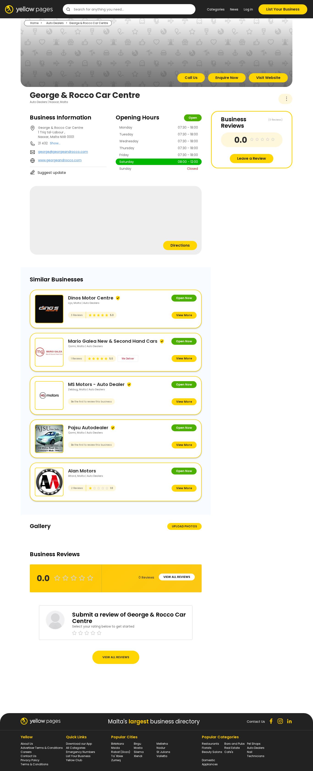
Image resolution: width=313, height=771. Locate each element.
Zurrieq (116, 760)
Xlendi (138, 756)
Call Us (191, 77)
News (234, 9)
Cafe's (228, 752)
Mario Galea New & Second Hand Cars (112, 341)
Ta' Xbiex (117, 756)
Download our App (79, 744)
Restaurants (210, 744)
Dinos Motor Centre (90, 298)
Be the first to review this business (91, 401)
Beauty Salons (212, 752)
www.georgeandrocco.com (60, 160)
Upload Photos (184, 526)
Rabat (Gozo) (120, 752)
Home (34, 23)
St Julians (163, 752)
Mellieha (162, 744)
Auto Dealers (55, 23)
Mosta (138, 748)
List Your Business (282, 9)
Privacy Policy (30, 760)
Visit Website (268, 77)
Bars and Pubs (234, 744)
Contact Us (28, 756)
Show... (55, 143)
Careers (26, 752)
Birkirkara (117, 744)
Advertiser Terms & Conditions (42, 748)
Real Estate (232, 748)
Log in (248, 9)
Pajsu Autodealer (88, 427)
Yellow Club (74, 760)
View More (184, 315)
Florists (206, 748)
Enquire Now (226, 77)
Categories (216, 9)
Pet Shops (254, 744)
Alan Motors (82, 471)
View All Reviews (176, 577)
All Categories (75, 748)
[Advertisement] (245, 200)
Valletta (161, 756)
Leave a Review (251, 158)
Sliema (139, 752)
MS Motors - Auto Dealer (96, 384)
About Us (27, 744)
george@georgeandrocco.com (63, 151)
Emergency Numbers (80, 752)
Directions (180, 245)
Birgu (137, 744)
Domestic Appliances (210, 762)
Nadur (160, 748)
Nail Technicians (255, 754)
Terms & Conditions (34, 764)
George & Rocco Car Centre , (60, 132)
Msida (115, 748)
